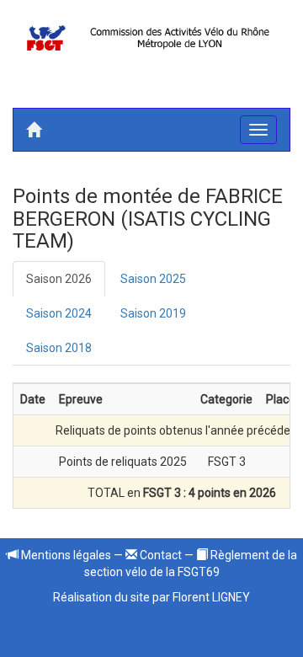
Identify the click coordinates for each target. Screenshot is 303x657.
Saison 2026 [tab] (59, 279)
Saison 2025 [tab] (153, 279)
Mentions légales (65, 555)
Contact (159, 555)
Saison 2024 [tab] (59, 313)
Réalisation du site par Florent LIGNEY (151, 597)
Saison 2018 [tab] (59, 348)
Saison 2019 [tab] (153, 313)
